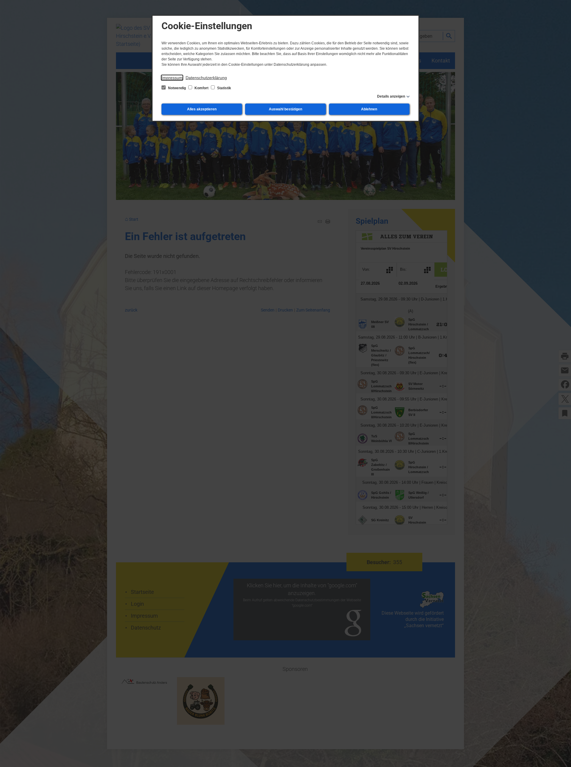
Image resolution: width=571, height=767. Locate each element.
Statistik (223, 88)
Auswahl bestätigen (285, 109)
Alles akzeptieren (202, 109)
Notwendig (177, 88)
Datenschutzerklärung (206, 77)
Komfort (201, 88)
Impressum (172, 77)
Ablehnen (369, 109)
